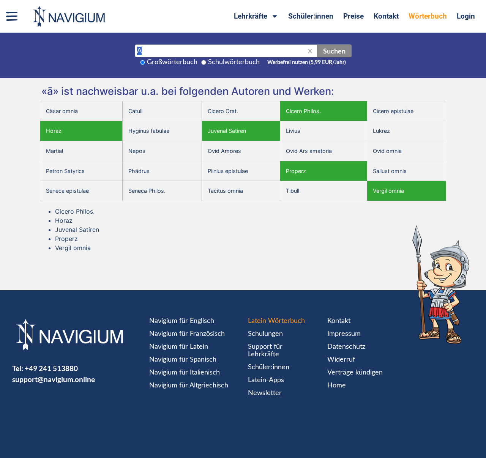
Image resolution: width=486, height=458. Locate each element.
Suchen (334, 51)
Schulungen (265, 334)
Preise (353, 16)
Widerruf (341, 359)
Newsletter (265, 393)
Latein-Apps (266, 380)
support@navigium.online (53, 379)
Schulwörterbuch (234, 62)
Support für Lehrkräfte (265, 350)
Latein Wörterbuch (276, 321)
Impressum (344, 334)
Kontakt (386, 16)
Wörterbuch (428, 16)
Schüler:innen (310, 16)
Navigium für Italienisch (184, 372)
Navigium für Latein (178, 346)
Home (336, 385)
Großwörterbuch (172, 62)
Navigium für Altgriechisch (188, 385)
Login (466, 16)
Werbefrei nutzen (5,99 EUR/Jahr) (306, 62)
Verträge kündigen (355, 372)
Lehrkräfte (250, 16)
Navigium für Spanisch (182, 359)
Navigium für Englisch (181, 321)
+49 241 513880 (51, 368)
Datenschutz (346, 346)
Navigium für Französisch (187, 334)
